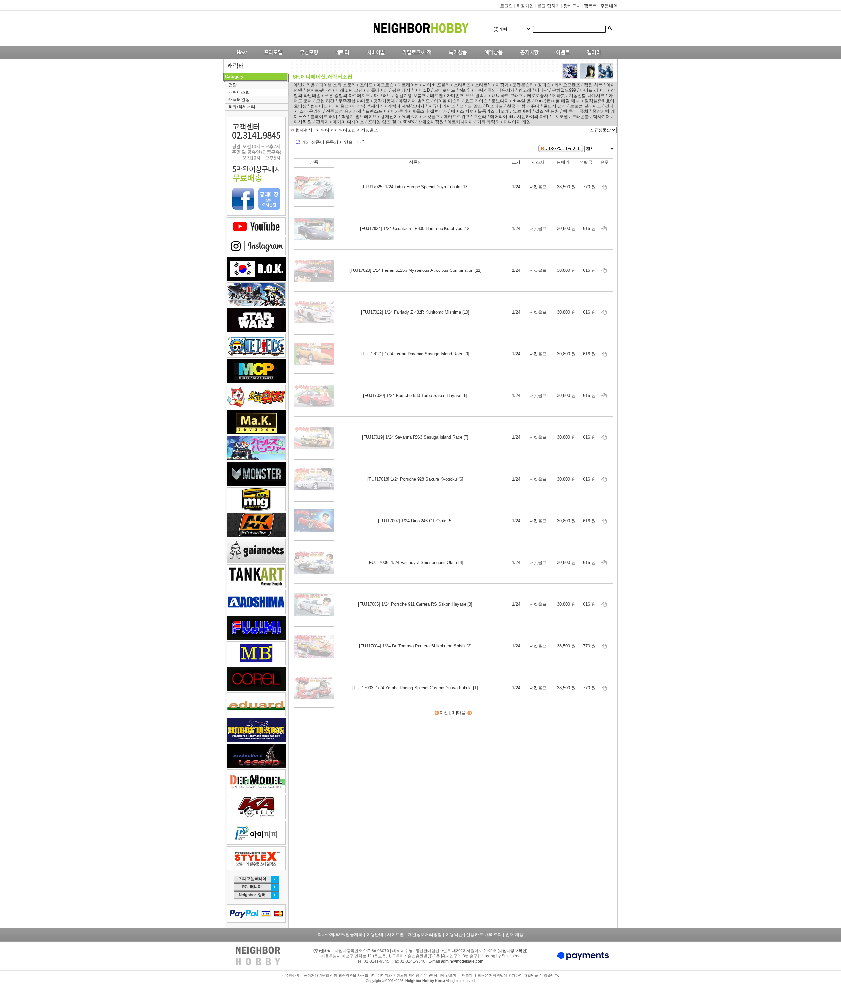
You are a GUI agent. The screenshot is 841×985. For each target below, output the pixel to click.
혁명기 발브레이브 (359, 116)
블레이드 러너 (323, 116)
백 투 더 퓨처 (575, 111)
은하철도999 (564, 90)
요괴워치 (410, 116)
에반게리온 (304, 84)
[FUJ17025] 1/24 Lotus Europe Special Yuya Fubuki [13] (415, 186)
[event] (563, 57)
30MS (408, 121)
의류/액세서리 (241, 106)
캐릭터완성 (239, 99)
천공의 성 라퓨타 (523, 106)
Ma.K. (465, 90)
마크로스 (385, 84)
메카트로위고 (456, 116)
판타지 (322, 121)
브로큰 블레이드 (585, 106)
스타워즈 (462, 84)
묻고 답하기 (548, 5)
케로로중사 (537, 95)
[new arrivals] (241, 57)
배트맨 (436, 95)
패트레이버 (408, 84)
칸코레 (524, 90)
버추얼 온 (521, 100)
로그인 (506, 5)
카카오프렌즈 (567, 84)
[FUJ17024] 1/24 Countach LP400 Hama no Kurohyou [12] (415, 228)
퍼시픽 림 (303, 121)
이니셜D (422, 90)
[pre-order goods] (492, 57)
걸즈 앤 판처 (547, 111)
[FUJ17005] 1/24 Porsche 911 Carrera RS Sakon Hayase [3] (415, 604)
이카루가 (399, 111)
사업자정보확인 (512, 951)
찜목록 (590, 5)
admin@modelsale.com (462, 961)
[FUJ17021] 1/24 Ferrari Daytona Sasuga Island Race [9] (415, 353)
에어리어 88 (501, 116)
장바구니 (571, 5)
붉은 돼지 (401, 90)
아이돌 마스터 (447, 100)
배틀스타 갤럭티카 (429, 111)
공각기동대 (384, 100)
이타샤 (541, 90)
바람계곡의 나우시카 (494, 90)
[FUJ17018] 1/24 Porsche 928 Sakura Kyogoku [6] (415, 479)
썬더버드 (319, 106)
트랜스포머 (376, 111)
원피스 (544, 84)
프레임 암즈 (470, 106)
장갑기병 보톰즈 (410, 95)
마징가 (502, 84)
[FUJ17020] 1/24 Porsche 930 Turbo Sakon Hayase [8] (415, 395)
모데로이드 (444, 90)
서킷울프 (431, 116)
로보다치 (500, 100)
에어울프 (340, 106)
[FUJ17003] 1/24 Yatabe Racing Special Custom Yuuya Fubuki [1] (415, 687)
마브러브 (382, 95)
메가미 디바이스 (348, 121)
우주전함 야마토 (354, 100)
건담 (232, 84)
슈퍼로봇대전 (319, 90)
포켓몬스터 (523, 84)
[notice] (528, 57)
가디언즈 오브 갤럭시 (467, 95)
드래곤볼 (580, 116)
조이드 (366, 84)
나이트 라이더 (593, 90)
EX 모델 (560, 116)
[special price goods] (456, 57)
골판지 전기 (554, 106)
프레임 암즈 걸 (382, 121)
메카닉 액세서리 (368, 106)
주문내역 (609, 5)
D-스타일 (494, 106)
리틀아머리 (377, 90)
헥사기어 (601, 116)
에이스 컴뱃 (462, 111)
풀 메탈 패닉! (568, 100)
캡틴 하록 (593, 84)
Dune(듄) (543, 100)
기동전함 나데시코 (586, 95)
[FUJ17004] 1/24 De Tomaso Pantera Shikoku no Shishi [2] (415, 646)
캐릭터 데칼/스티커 (406, 106)
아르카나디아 (460, 121)
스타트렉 (483, 84)
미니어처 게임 (517, 121)
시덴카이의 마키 (532, 116)
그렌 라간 (325, 100)
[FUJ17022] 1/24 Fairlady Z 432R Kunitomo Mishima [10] (415, 312)
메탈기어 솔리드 (414, 100)
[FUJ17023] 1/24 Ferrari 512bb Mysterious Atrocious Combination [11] (415, 270)
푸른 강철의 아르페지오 (347, 95)
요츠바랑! (522, 111)
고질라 (479, 116)
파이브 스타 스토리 (337, 84)
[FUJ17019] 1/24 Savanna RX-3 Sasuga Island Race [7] (415, 437)
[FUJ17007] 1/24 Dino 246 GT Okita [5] (415, 520)
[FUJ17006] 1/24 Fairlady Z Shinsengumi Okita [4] (415, 562)
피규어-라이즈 (441, 106)
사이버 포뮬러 (436, 84)
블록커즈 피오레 (493, 111)
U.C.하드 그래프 (507, 95)
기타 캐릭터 (488, 121)
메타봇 (558, 95)
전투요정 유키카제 (343, 111)
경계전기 (389, 116)
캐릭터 (323, 130)
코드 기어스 (476, 100)
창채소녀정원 (430, 121)
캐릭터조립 (239, 92)
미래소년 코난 (349, 90)
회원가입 (525, 5)
